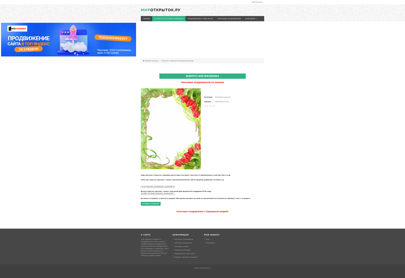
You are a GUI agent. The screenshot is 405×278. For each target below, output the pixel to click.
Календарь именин (181, 246)
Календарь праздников (183, 243)
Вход (362, 12)
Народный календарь (182, 250)
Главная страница (151, 61)
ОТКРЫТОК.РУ (160, 10)
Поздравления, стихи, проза (184, 254)
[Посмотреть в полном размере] (171, 129)
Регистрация (365, 16)
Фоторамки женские (222, 97)
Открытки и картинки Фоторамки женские (177, 61)
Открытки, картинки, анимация (185, 257)
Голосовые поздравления (183, 239)
